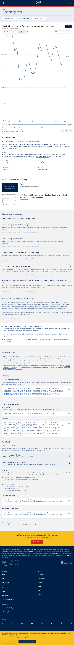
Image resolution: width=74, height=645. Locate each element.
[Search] (70, 3)
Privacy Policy (15, 637)
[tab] (7, 32)
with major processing (42, 156)
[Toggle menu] (3, 3)
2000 (8, 124)
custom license (57, 553)
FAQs (67, 555)
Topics (3, 574)
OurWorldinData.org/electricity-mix (10, 131)
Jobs (39, 590)
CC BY (21, 131)
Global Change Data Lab (28, 549)
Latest (3, 591)
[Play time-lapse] (3, 124)
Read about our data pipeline (10, 319)
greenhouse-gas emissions (19, 146)
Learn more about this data (36, 128)
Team (39, 586)
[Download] (62, 130)
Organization (41, 578)
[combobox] (70, 3)
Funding (40, 582)
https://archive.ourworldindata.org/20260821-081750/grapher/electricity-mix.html (30, 433)
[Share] (66, 130)
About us (40, 574)
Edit (63, 32)
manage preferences (26, 637)
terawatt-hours (13, 144)
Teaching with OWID (8, 599)
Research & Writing (7, 608)
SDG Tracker (5, 595)
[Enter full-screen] (70, 130)
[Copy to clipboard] (67, 389)
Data (3, 578)
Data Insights (5, 582)
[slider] (12, 124)
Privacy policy (6, 629)
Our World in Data (37, 3)
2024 (69, 124)
